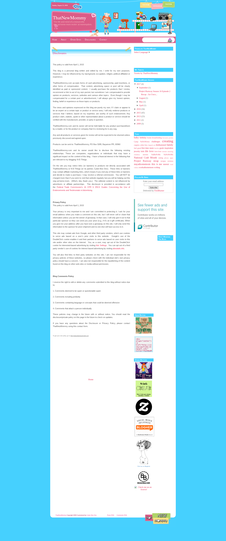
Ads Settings (101, 245)
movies (145, 154)
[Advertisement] (71, 359)
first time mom (148, 148)
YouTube (145, 5)
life (146, 151)
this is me (157, 164)
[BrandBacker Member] (143, 483)
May (141, 102)
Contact (103, 40)
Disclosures (90, 40)
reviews (170, 161)
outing (160, 158)
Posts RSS (110, 515)
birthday (143, 138)
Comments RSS (122, 515)
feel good (137, 148)
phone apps (168, 158)
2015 (139, 113)
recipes (163, 161)
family (170, 144)
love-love (157, 151)
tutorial (166, 164)
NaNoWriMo (168, 154)
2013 (139, 116)
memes (164, 151)
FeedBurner (159, 191)
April (141, 105)
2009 (139, 124)
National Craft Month (145, 157)
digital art (151, 145)
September (143, 88)
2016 (139, 109)
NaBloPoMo (155, 154)
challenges (155, 141)
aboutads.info (118, 248)
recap (156, 160)
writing (157, 167)
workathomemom (146, 167)
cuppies (136, 145)
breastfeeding (157, 138)
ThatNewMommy (69, 17)
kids (142, 151)
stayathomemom (142, 164)
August (142, 98)
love (151, 151)
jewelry (137, 151)
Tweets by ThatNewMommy (146, 73)
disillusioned (161, 145)
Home (54, 40)
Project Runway (142, 160)
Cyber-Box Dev (92, 515)
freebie (156, 148)
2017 (139, 84)
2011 (139, 120)
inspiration (169, 148)
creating (167, 141)
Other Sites (75, 40)
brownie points (167, 138)
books (149, 138)
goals (162, 148)
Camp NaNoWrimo (142, 142)
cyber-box (144, 145)
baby (136, 137)
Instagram (157, 6)
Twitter (168, 4)
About (63, 40)
